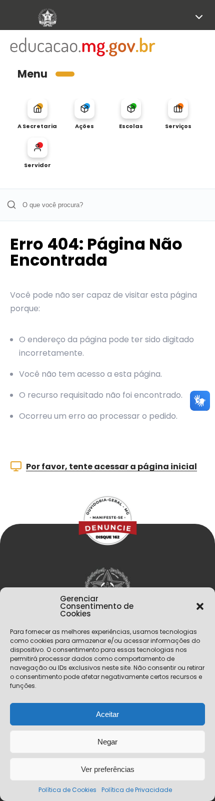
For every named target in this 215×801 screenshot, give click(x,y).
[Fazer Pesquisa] (11, 205)
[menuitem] (37, 114)
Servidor (37, 165)
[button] (200, 606)
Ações (84, 126)
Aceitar (107, 714)
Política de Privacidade (137, 789)
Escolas (131, 126)
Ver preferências (107, 769)
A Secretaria (37, 126)
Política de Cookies (67, 789)
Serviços (178, 126)
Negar (108, 741)
